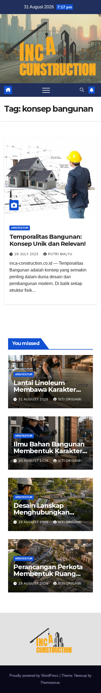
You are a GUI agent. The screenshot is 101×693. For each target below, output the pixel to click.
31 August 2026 (34, 399)
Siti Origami (69, 399)
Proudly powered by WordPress (34, 676)
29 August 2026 (34, 522)
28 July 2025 (27, 254)
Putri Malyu (60, 254)
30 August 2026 (34, 461)
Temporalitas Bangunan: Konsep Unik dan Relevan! (47, 240)
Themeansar (50, 683)
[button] (82, 90)
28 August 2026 (34, 583)
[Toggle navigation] (46, 90)
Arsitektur (19, 227)
